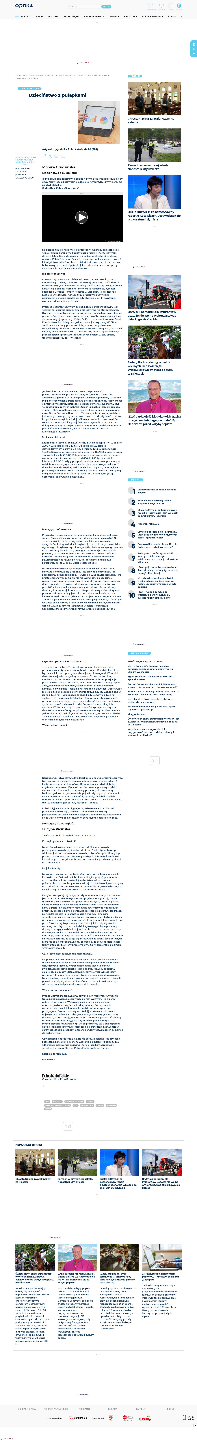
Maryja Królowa (137, 714)
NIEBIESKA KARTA (87, 1105)
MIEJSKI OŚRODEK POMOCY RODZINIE (57, 1105)
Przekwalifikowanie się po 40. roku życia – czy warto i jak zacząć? (152, 708)
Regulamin (84, 1409)
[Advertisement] (98, 43)
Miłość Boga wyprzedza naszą (145, 661)
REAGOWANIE (111, 1105)
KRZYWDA (90, 1101)
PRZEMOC (99, 1105)
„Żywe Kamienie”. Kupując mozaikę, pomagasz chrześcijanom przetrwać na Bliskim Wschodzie (150, 668)
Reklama (112, 1409)
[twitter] (193, 49)
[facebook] (193, 44)
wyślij (63, 156)
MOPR (75, 1105)
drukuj (57, 156)
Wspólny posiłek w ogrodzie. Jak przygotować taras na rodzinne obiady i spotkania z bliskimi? (151, 732)
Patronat (141, 1409)
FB (45, 156)
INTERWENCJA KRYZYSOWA (74, 1101)
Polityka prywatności (56, 1409)
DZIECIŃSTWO (57, 1101)
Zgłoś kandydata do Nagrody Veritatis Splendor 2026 (150, 678)
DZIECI (47, 1101)
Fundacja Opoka (27, 1409)
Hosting (170, 1409)
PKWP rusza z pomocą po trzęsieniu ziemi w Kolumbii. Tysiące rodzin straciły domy (153, 693)
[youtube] (193, 53)
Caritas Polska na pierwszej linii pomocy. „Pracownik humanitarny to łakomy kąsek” (152, 685)
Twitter (51, 156)
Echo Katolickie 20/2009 (28, 163)
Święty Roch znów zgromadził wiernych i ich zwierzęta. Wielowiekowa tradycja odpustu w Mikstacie (153, 721)
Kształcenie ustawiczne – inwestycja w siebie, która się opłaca (150, 700)
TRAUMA (48, 1109)
